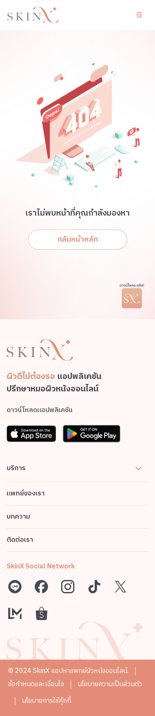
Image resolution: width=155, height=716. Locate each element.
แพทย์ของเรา (26, 493)
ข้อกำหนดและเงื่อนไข (36, 684)
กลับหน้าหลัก (77, 239)
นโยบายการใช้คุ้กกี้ (46, 700)
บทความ (18, 516)
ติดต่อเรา (20, 540)
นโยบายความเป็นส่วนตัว (110, 684)
